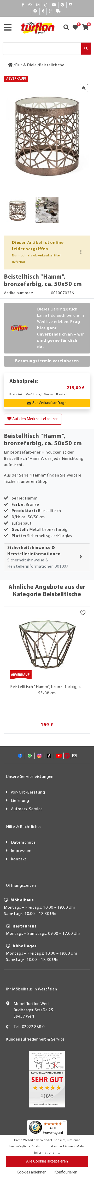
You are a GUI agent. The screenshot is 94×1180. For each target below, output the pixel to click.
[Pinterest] (62, 5)
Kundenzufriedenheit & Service (35, 1039)
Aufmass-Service (27, 809)
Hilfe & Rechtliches (24, 827)
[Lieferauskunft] (58, 11)
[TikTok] (46, 5)
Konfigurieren (65, 1172)
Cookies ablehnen (31, 1172)
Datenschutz (23, 843)
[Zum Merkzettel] (77, 27)
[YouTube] (54, 5)
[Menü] (64, 1123)
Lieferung (20, 801)
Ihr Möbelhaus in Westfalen (31, 989)
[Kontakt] (50, 11)
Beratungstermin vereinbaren (47, 361)
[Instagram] (38, 5)
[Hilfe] (35, 11)
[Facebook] (23, 5)
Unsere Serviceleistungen (30, 777)
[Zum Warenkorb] (87, 27)
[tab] (47, 557)
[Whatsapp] (30, 5)
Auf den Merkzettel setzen (34, 419)
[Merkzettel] (83, 613)
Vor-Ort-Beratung (28, 792)
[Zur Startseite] (10, 65)
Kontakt (19, 859)
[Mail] (71, 5)
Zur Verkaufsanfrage (49, 403)
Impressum (21, 851)
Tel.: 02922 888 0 (29, 1027)
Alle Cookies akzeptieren (47, 1161)
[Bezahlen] (43, 11)
